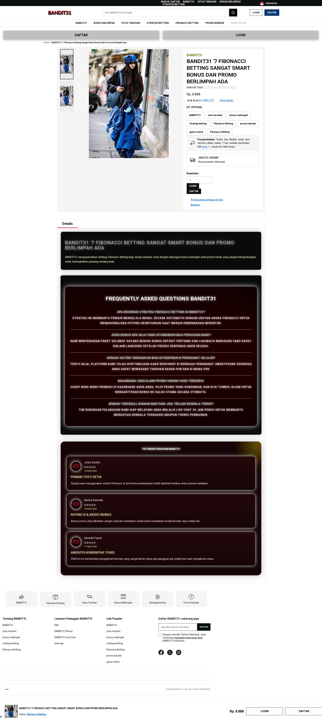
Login (256, 12)
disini (204, 146)
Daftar (271, 12)
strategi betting (174, 4)
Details (67, 224)
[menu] (161, 23)
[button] (66, 64)
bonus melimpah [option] (238, 115)
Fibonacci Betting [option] (223, 123)
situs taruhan (207, 1)
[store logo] (59, 12)
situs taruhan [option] (215, 115)
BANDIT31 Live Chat (65, 637)
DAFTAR (81, 35)
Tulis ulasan (226, 100)
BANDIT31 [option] (195, 115)
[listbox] (223, 123)
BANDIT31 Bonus (64, 631)
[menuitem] (81, 23)
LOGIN (241, 35)
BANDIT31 (188, 1)
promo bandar (191, 602)
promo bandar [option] (248, 123)
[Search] (233, 12)
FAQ (57, 625)
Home (46, 42)
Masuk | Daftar (170, 1)
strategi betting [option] (198, 123)
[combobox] (170, 13)
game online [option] (196, 132)
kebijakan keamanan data (188, 637)
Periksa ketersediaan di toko (207, 199)
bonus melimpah (230, 1)
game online (113, 661)
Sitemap (59, 643)
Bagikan (195, 205)
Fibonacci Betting (55, 603)
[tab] (67, 223)
